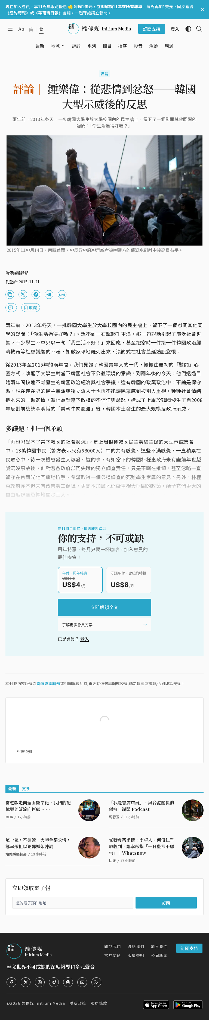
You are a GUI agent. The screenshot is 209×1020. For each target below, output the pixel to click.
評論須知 (24, 751)
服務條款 (99, 1003)
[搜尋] (197, 29)
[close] (202, 9)
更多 (26, 788)
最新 (12, 788)
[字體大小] (21, 29)
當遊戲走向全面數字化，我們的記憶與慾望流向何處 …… (38, 805)
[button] (55, 45)
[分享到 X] (23, 294)
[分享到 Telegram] (49, 294)
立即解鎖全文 (104, 607)
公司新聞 (159, 955)
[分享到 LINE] (62, 294)
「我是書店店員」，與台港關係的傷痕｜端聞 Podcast (141, 805)
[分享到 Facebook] (36, 294)
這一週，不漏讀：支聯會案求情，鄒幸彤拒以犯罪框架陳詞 (38, 843)
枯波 (112, 860)
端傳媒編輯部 (48, 683)
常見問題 (112, 955)
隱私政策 (77, 1003)
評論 (104, 73)
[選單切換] (63, 46)
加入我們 (159, 946)
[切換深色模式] (186, 29)
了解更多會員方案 (77, 624)
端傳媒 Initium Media (43, 1003)
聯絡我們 (136, 946)
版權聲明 (136, 955)
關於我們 (112, 946)
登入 (84, 638)
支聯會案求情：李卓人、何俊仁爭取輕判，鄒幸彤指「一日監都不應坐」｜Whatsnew (141, 846)
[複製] (9, 294)
